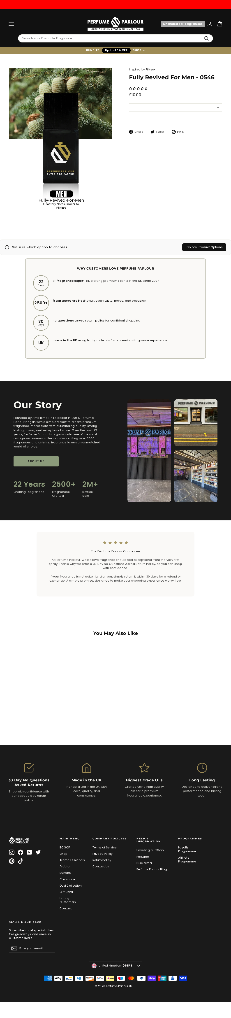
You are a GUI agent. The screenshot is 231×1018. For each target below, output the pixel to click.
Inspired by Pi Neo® (142, 69)
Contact (66, 908)
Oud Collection (71, 886)
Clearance (67, 879)
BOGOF (65, 847)
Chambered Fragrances (183, 24)
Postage (142, 857)
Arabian (65, 866)
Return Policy (101, 860)
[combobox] (115, 38)
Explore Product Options (204, 247)
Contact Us (100, 866)
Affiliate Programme (187, 859)
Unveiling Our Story (150, 850)
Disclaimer (144, 863)
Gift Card (66, 892)
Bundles (65, 873)
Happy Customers (68, 900)
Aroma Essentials (72, 860)
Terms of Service (104, 847)
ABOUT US (36, 461)
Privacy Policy (102, 854)
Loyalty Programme (187, 849)
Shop (63, 854)
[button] (138, 88)
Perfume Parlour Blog (151, 869)
